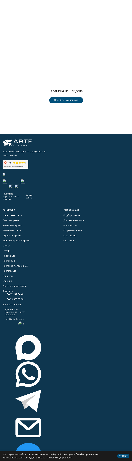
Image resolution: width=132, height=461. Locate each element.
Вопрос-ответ (71, 225)
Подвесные (9, 255)
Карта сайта (29, 196)
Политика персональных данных (11, 196)
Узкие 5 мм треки (12, 225)
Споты (6, 245)
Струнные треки (12, 235)
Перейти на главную (66, 100)
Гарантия (68, 240)
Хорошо (123, 455)
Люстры (7, 250)
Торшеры (8, 275)
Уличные (7, 280)
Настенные (9, 260)
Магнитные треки (12, 215)
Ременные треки (12, 230)
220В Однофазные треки (16, 240)
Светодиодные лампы (15, 286)
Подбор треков (71, 215)
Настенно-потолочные (15, 265)
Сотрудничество (72, 230)
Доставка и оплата (73, 220)
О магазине (69, 235)
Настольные (9, 270)
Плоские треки (11, 220)
